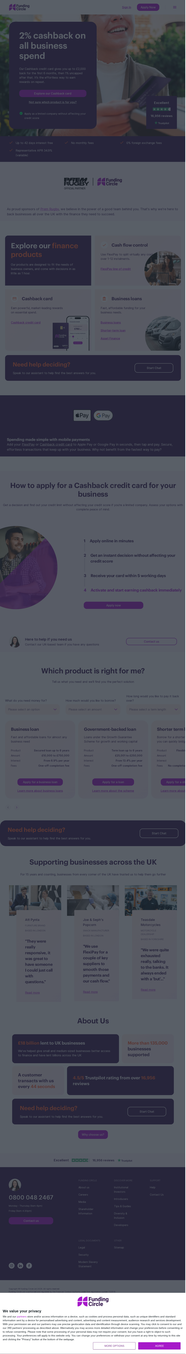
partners (22, 1316)
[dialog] (93, 1323)
